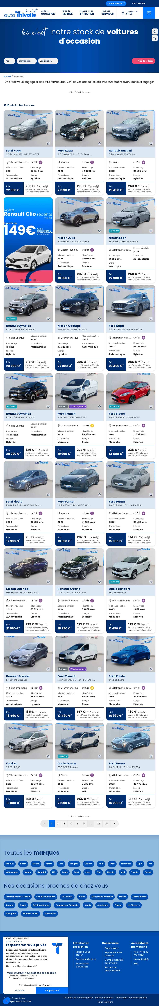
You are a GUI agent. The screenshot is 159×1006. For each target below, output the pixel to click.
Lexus (65, 872)
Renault (10, 863)
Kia (150, 863)
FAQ (136, 963)
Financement (112, 948)
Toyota (134, 872)
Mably (88, 905)
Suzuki (148, 872)
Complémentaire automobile (114, 961)
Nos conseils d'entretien (82, 965)
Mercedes (126, 863)
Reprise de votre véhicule (113, 954)
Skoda (28, 872)
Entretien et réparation (81, 945)
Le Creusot (67, 896)
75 (106, 823)
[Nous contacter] (149, 13)
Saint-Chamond (41, 905)
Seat (76, 872)
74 (98, 823)
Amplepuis (102, 905)
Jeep (87, 872)
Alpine (49, 863)
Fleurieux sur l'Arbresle (67, 905)
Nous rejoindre (138, 3)
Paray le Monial (30, 913)
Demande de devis (86, 959)
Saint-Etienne (139, 896)
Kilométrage (24, 61)
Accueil (7, 76)
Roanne (9, 905)
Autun (82, 896)
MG (54, 872)
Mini (123, 872)
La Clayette (134, 905)
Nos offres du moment (141, 953)
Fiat (99, 872)
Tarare (118, 905)
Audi (101, 863)
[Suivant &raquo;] (114, 823)
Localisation (46, 61)
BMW (112, 863)
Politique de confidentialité (78, 997)
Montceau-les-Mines (102, 896)
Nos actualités (141, 959)
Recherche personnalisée (112, 969)
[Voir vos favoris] (155, 31)
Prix (7, 61)
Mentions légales (104, 997)
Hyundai (41, 872)
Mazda (110, 872)
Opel (140, 863)
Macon (122, 896)
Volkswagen (12, 872)
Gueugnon (11, 913)
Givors (23, 905)
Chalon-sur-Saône (45, 896)
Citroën (88, 863)
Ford (61, 863)
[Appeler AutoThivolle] (155, 38)
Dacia (23, 863)
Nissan (36, 863)
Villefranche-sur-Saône (18, 896)
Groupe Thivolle (114, 3)
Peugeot (74, 863)
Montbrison (50, 913)
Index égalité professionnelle (131, 997)
